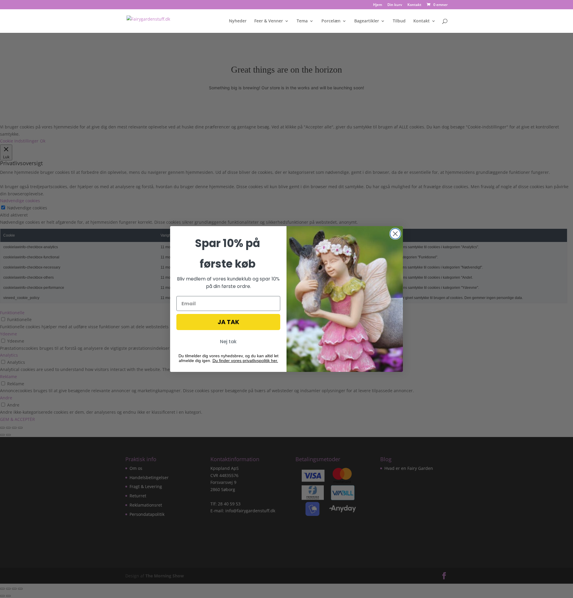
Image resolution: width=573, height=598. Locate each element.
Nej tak (228, 341)
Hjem (377, 5)
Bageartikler (366, 21)
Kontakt (414, 5)
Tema (302, 21)
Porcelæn (331, 21)
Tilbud (399, 21)
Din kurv (394, 5)
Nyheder (238, 21)
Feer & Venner (268, 21)
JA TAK (228, 322)
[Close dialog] (395, 234)
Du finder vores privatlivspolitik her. (245, 360)
